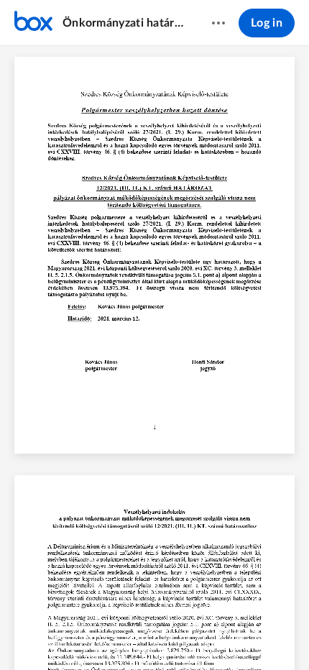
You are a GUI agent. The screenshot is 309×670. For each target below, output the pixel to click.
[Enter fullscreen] (260, 634)
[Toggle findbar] (48, 634)
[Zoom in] (179, 634)
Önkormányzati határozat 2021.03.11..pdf (123, 23)
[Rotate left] (207, 634)
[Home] (33, 23)
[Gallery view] (234, 634)
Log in (266, 23)
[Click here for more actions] (218, 23)
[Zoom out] (130, 634)
